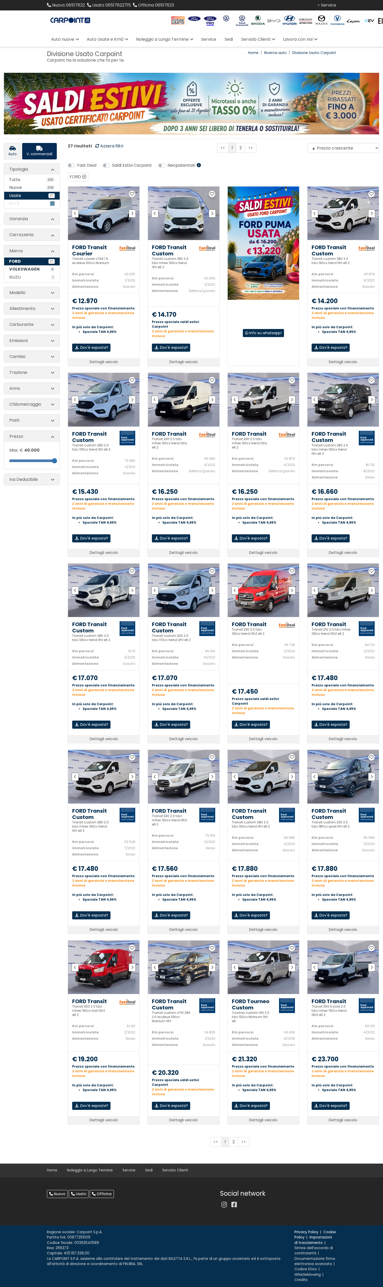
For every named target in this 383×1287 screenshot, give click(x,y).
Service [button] (208, 39)
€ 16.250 (165, 492)
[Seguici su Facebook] (234, 1204)
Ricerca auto (275, 52)
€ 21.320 (244, 1059)
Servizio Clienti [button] (255, 39)
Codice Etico (305, 1269)
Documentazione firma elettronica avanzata (314, 1261)
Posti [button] (14, 420)
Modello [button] (17, 292)
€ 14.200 (325, 301)
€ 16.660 (325, 492)
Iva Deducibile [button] (23, 479)
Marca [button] (16, 250)
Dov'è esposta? (93, 347)
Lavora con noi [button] (298, 39)
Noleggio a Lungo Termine (90, 1170)
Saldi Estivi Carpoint (132, 165)
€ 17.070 (85, 678)
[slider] (54, 460)
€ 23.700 (325, 1059)
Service (128, 1170)
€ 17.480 (325, 678)
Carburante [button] (21, 324)
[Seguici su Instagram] (224, 1204)
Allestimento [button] (22, 308)
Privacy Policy (306, 1232)
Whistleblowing (307, 1274)
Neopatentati (182, 165)
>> (250, 148)
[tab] (12, 151)
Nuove (31, 187)
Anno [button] (14, 388)
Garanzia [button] (18, 218)
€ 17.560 (165, 869)
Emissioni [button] (18, 340)
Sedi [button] (229, 39)
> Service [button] (327, 5)
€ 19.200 (85, 1059)
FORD (31, 261)
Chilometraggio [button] (25, 404)
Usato (80, 1193)
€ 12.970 (84, 301)
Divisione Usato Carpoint (314, 52)
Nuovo (59, 1193)
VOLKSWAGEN (31, 269)
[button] (127, 247)
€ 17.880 (245, 869)
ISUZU (31, 277)
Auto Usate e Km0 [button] (105, 39)
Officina (104, 1193)
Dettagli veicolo (104, 361)
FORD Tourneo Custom (250, 1004)
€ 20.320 (165, 1073)
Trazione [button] (18, 372)
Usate (31, 196)
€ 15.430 (85, 492)
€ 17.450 (245, 692)
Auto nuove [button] (62, 39)
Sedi (149, 1170)
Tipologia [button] (18, 169)
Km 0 (31, 203)
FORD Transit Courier (89, 250)
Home (253, 52)
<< (222, 148)
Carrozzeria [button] (21, 234)
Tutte (31, 180)
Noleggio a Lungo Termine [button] (162, 39)
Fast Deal (86, 165)
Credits (300, 1279)
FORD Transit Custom (169, 250)
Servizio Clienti (175, 1170)
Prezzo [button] (16, 436)
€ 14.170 (164, 315)
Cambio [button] (17, 356)
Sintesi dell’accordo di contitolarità (313, 1251)
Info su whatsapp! (265, 333)
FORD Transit (169, 434)
